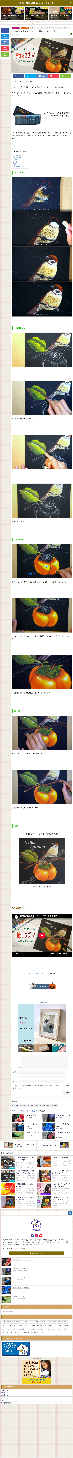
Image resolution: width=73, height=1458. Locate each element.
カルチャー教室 (16, 27)
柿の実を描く (17, 159)
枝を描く (16, 162)
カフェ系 (34, 1321)
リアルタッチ (8, 1329)
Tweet (5, 37)
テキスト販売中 (25, 27)
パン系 (32, 1329)
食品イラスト (38, 1332)
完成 (14, 164)
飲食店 (27, 1332)
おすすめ (59, 28)
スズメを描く (17, 155)
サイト (15, 1081)
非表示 (26, 151)
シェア (5, 31)
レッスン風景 (64, 1325)
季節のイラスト (35, 28)
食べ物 (52, 28)
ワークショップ (22, 1321)
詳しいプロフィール (36, 1253)
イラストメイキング (21, 1325)
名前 (15, 1072)
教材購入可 (45, 28)
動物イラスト (67, 28)
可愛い (42, 1329)
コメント (17, 1067)
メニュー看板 (22, 1329)
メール (16, 1077)
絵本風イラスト (51, 1325)
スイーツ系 (63, 1329)
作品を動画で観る (18, 166)
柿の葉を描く (17, 157)
